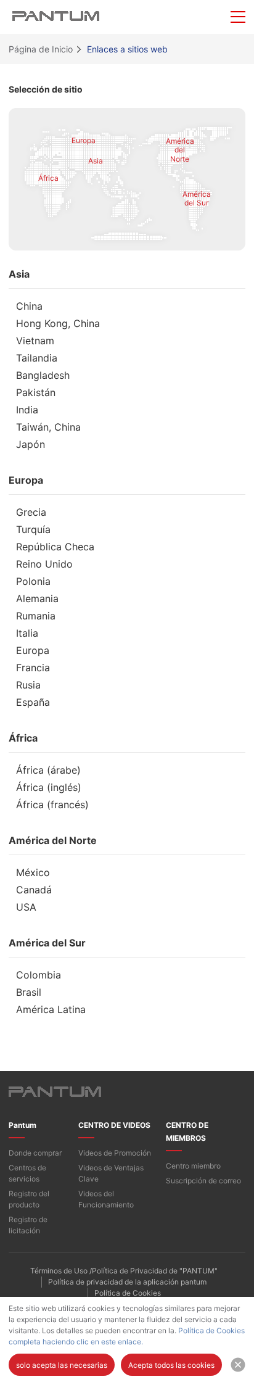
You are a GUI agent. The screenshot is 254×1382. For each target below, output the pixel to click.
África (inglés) (48, 787)
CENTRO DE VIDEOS (114, 1125)
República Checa (55, 547)
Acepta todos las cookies (171, 1365)
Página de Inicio (41, 49)
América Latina (51, 1010)
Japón (30, 444)
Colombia (38, 975)
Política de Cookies (127, 1292)
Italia (27, 633)
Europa (32, 650)
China (29, 306)
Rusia (28, 685)
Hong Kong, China (58, 323)
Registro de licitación (28, 1225)
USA (26, 907)
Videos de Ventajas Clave (111, 1173)
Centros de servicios (27, 1173)
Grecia (31, 512)
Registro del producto (29, 1199)
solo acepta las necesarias (61, 1365)
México (33, 873)
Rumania (35, 616)
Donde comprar (35, 1152)
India (27, 410)
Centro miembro (193, 1165)
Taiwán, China (48, 427)
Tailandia (36, 358)
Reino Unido (44, 564)
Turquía (33, 530)
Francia (33, 668)
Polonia (33, 581)
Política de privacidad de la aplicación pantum (127, 1281)
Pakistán (35, 393)
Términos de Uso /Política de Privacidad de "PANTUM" (124, 1270)
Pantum (22, 1125)
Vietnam (35, 341)
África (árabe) (48, 770)
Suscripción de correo (203, 1180)
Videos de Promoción (114, 1152)
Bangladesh (43, 375)
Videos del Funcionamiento (106, 1199)
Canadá (34, 890)
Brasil (28, 992)
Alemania (37, 599)
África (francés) (52, 805)
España (33, 702)
